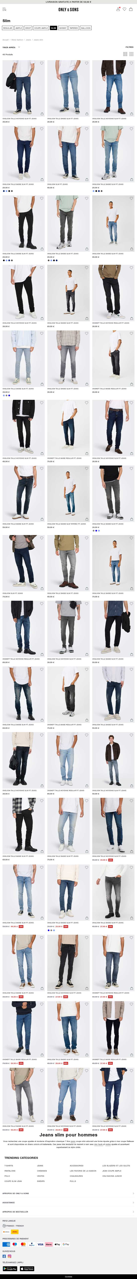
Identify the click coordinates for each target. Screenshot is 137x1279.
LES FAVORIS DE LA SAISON (83, 1171)
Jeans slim (38, 39)
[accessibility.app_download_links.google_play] (11, 1269)
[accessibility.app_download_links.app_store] (28, 1269)
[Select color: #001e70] (4, 191)
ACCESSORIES (76, 1165)
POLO (7, 1176)
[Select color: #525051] (12, 191)
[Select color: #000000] (9, 191)
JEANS (40, 1165)
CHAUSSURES (76, 1176)
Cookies (68, 1276)
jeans (73, 1141)
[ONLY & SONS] (68, 10)
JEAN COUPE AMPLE (111, 1171)
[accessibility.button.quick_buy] (42, 114)
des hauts (98, 1144)
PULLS (73, 1181)
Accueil (6, 39)
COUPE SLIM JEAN (13, 1181)
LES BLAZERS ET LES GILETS (116, 1165)
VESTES (40, 1176)
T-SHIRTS (9, 1165)
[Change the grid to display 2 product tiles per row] (125, 54)
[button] (24, 88)
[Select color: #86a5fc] (6, 191)
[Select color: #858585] (6, 395)
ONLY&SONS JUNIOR (112, 1176)
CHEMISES (42, 1171)
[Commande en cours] (130, 10)
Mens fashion (17, 39)
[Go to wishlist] (124, 10)
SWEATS (41, 1181)
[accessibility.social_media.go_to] (4, 1257)
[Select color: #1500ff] (9, 395)
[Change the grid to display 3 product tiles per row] (131, 54)
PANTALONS (10, 1171)
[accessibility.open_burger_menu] (4, 9)
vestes (108, 1144)
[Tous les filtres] (129, 48)
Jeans (28, 39)
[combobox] (11, 48)
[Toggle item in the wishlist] (41, 64)
